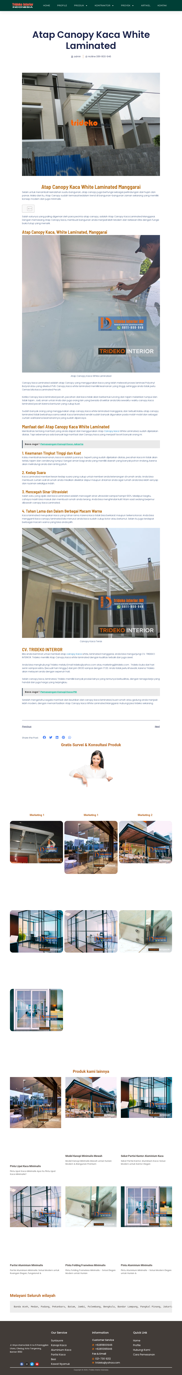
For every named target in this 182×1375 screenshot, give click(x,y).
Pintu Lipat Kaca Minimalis (25, 1166)
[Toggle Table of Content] (28, 208)
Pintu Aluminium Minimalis (136, 1265)
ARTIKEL (145, 5)
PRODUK (79, 5)
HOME (46, 5)
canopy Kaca (74, 654)
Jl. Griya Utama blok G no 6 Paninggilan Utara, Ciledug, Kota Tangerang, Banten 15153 (29, 1348)
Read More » (15, 1179)
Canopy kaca (111, 431)
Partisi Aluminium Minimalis (26, 1265)
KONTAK (162, 5)
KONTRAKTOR (102, 5)
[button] (44, 737)
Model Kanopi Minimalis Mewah (83, 1155)
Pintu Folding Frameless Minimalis (85, 1265)
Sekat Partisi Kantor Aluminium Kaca (142, 1155)
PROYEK (125, 5)
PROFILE (62, 5)
